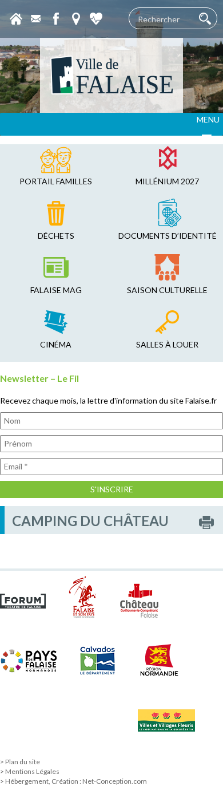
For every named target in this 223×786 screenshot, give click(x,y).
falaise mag (56, 290)
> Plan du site (20, 761)
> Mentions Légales (29, 771)
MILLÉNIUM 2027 (167, 181)
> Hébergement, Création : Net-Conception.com (73, 781)
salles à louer (167, 344)
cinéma (55, 344)
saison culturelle (167, 290)
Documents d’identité (167, 235)
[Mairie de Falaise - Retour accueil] (111, 75)
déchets (56, 235)
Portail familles (55, 181)
